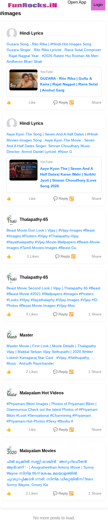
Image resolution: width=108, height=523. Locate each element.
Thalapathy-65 (34, 219)
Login (98, 4)
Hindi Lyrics (31, 33)
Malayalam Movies (38, 451)
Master (26, 335)
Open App (77, 2)
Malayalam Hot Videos (42, 393)
